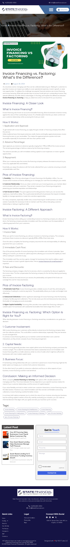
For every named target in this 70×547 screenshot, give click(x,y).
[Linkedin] (50, 517)
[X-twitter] (56, 517)
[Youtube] (53, 517)
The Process (5, 528)
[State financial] (15, 9)
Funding (4, 521)
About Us (4, 523)
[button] (51, 9)
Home (3, 518)
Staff (3, 533)
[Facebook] (47, 517)
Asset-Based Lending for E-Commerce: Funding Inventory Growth (21, 456)
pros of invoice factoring (54, 413)
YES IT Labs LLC (62, 541)
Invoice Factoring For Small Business (28, 409)
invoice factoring (9, 409)
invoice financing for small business (50, 261)
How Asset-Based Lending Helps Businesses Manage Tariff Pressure (20, 444)
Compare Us (5, 531)
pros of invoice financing (11, 417)
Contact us (5, 536)
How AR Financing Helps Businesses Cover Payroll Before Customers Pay (19, 434)
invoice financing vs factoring (36, 413)
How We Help (5, 526)
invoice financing (46, 409)
